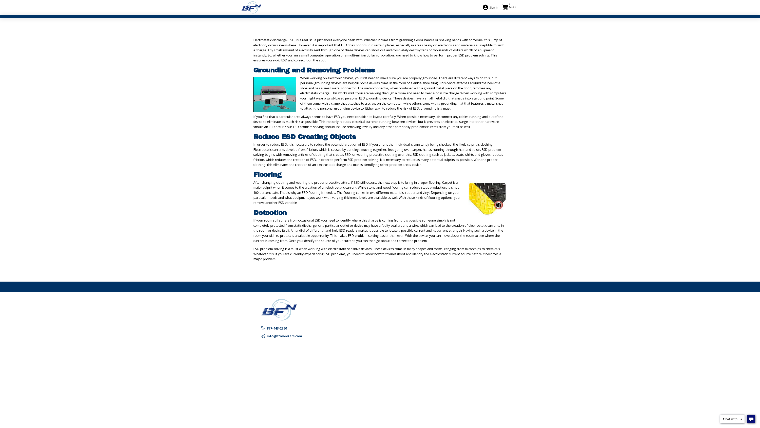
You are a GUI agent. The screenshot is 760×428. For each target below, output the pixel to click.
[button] (510, 7)
